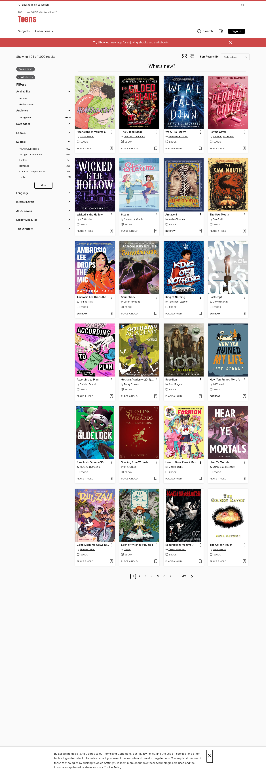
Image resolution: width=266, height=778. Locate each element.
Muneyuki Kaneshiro (90, 467)
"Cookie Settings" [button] (104, 763)
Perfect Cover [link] (218, 132)
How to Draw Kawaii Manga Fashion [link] (182, 462)
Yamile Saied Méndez (224, 467)
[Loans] (221, 31)
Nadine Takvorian (177, 219)
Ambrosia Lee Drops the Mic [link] (93, 297)
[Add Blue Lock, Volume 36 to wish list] (111, 479)
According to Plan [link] (88, 379)
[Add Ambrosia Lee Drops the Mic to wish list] (111, 314)
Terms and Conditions (117, 754)
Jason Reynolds (132, 301)
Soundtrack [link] (128, 297)
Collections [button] (43, 31)
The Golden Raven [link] (221, 545)
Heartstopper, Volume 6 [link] (91, 132)
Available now (26, 104)
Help (242, 5)
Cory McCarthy (220, 301)
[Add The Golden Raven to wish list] (244, 561)
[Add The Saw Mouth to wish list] (244, 231)
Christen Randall (88, 384)
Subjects (24, 31)
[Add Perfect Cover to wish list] (244, 148)
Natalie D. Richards (178, 136)
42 (184, 576)
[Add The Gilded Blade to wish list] (155, 148)
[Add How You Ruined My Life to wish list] (244, 396)
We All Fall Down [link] (175, 132)
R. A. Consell (130, 467)
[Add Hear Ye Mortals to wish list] (244, 479)
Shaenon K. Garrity (133, 219)
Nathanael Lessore (177, 301)
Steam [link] (125, 214)
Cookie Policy (112, 767)
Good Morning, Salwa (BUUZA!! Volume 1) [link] (93, 545)
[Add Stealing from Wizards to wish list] (155, 479)
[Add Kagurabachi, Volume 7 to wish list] (200, 561)
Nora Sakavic (219, 549)
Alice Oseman (87, 136)
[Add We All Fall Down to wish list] (200, 148)
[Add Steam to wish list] (155, 231)
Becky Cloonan (131, 384)
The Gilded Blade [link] (131, 132)
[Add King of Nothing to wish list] (200, 314)
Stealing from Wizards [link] (134, 462)
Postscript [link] (216, 297)
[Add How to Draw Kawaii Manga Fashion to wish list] (200, 479)
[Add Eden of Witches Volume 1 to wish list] (155, 561)
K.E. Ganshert (86, 219)
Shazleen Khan (87, 549)
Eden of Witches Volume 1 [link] (137, 545)
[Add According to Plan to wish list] (111, 396)
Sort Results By (209, 56)
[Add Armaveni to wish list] (200, 231)
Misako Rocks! (175, 467)
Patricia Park (86, 301)
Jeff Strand (218, 384)
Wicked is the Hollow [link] (90, 214)
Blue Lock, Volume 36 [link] (90, 462)
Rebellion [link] (171, 379)
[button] (204, 31)
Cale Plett (218, 219)
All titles (23, 98)
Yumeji (127, 549)
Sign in (236, 31)
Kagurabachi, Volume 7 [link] (179, 545)
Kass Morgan (175, 384)
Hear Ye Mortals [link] (219, 462)
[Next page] (192, 576)
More (43, 185)
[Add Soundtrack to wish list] (155, 314)
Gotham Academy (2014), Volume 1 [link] (137, 379)
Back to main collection (35, 5)
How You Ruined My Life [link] (225, 379)
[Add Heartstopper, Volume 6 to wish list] (111, 148)
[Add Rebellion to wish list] (200, 396)
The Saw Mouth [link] (219, 214)
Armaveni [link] (171, 214)
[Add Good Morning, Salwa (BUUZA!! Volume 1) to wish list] (111, 561)
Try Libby (99, 43)
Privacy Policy (146, 754)
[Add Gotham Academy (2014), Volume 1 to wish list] (155, 396)
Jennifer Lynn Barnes (134, 136)
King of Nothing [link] (175, 297)
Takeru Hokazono (177, 549)
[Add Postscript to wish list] (244, 314)
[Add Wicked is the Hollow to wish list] (111, 231)
